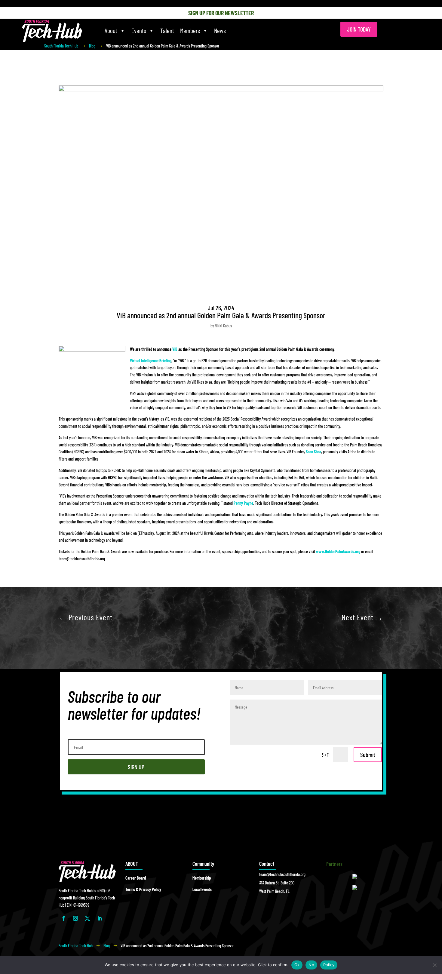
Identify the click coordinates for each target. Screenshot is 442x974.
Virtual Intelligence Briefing (150, 360)
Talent (167, 30)
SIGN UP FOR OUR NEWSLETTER (221, 13)
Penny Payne (243, 503)
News (220, 30)
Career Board (135, 878)
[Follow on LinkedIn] (99, 918)
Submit (367, 754)
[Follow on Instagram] (75, 918)
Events (138, 30)
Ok (297, 964)
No (311, 964)
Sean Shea (313, 451)
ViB (174, 349)
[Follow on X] (87, 918)
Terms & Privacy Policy (143, 889)
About (111, 30)
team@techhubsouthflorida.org (282, 874)
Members (190, 30)
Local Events (202, 889)
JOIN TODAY (359, 29)
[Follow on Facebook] (63, 918)
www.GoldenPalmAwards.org (338, 551)
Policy (329, 964)
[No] (434, 965)
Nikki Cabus (223, 325)
